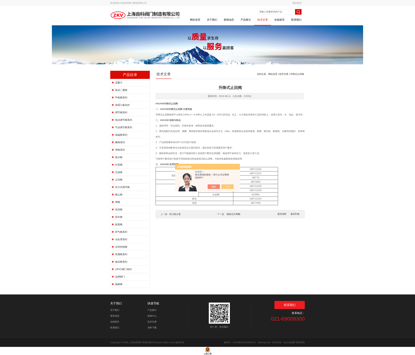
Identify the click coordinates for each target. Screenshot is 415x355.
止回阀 (118, 179)
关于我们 (212, 19)
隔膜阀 (118, 284)
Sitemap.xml (264, 342)
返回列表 (295, 214)
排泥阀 (118, 209)
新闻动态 (229, 19)
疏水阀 (118, 157)
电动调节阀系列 (123, 119)
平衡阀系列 (121, 97)
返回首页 (297, 3)
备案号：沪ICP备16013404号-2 (240, 342)
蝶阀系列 (120, 142)
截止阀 (118, 194)
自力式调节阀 (122, 187)
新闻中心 (152, 316)
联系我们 (296, 19)
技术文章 (262, 19)
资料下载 (152, 327)
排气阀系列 (121, 231)
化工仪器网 (289, 342)
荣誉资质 (114, 316)
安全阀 (118, 217)
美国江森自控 (122, 105)
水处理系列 (121, 239)
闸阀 (117, 202)
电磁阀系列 (121, 134)
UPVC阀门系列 (123, 269)
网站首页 (195, 19)
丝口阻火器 (175, 214)
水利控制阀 (121, 246)
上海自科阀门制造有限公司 (133, 3)
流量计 (118, 82)
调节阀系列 (121, 112)
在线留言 (279, 19)
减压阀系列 (121, 261)
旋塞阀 (118, 224)
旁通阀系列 (121, 254)
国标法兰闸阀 (233, 214)
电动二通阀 (121, 90)
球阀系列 (120, 149)
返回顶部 (281, 214)
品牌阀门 (120, 276)
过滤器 (118, 172)
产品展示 (246, 19)
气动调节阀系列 (123, 127)
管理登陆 (300, 342)
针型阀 (118, 164)
